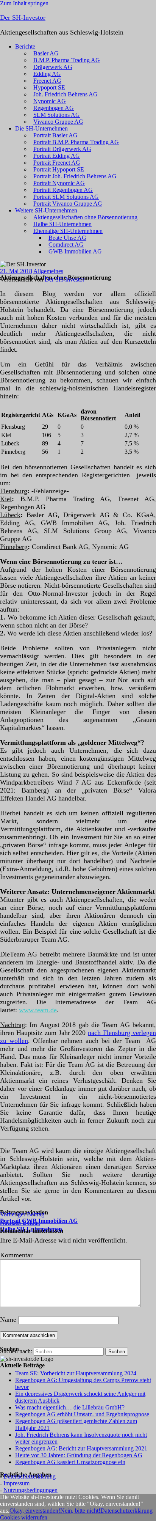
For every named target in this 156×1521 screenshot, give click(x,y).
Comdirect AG (66, 244)
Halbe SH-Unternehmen (62, 224)
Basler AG (46, 53)
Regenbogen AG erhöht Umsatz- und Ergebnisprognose (82, 1414)
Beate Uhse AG (67, 237)
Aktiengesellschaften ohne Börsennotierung (85, 217)
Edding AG (47, 74)
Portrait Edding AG (56, 156)
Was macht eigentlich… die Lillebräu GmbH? (70, 1407)
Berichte (25, 46)
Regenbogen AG (53, 108)
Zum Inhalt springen (24, 3)
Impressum (16, 1483)
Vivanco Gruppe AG (58, 121)
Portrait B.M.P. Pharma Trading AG (76, 142)
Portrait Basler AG (55, 135)
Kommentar (16, 1255)
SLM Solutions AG (56, 115)
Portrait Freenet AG (56, 162)
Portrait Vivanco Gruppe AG (67, 203)
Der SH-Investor (22, 17)
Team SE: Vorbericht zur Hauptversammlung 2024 (75, 1373)
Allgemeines (48, 271)
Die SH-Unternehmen (41, 128)
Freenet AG (47, 80)
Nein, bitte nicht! (80, 1510)
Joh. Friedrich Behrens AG (65, 94)
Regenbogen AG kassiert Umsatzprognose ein (70, 1462)
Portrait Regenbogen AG (63, 190)
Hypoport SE (49, 87)
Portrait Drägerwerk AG (62, 149)
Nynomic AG (49, 101)
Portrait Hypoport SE (58, 169)
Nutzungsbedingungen (30, 1490)
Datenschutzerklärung (29, 1476)
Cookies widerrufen (23, 1517)
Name (8, 1319)
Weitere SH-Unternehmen (46, 210)
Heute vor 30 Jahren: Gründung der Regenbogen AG (78, 1455)
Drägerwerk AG (52, 67)
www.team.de (38, 1010)
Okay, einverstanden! (34, 1510)
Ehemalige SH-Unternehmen (68, 231)
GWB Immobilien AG (75, 251)
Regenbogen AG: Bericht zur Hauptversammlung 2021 (81, 1448)
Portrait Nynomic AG (59, 183)
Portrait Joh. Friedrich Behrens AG (75, 176)
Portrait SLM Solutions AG (66, 196)
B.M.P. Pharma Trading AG (66, 60)
